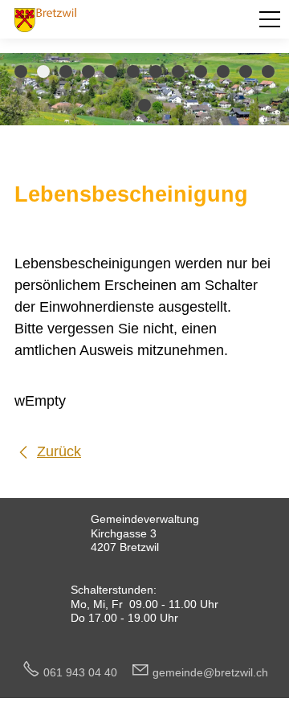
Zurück (59, 451)
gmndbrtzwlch (210, 672)
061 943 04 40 (86, 672)
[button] (270, 19)
